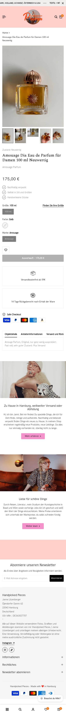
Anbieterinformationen (32, 334)
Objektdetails (11, 334)
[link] (33, 379)
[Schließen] (62, 3)
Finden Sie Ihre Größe (53, 205)
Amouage (10, 239)
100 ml (9, 212)
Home (5, 33)
